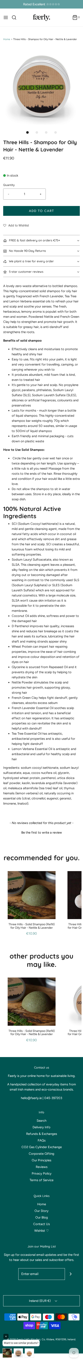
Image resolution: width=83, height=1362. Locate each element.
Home (6, 39)
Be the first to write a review (41, 832)
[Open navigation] (5, 17)
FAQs (42, 1140)
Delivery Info (41, 1127)
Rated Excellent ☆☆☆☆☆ (41, 4)
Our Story (41, 1211)
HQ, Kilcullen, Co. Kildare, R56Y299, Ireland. (51, 1339)
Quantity (9, 185)
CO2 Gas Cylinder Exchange (41, 1147)
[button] (41, 86)
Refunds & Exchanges (41, 1134)
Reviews (41, 1167)
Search (41, 1121)
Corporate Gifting (41, 1154)
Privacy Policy (42, 1173)
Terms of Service (41, 1180)
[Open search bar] (15, 17)
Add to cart (41, 211)
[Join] (71, 1274)
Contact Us (41, 1224)
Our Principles (41, 1160)
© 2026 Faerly (15, 1339)
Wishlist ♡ (41, 1231)
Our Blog (41, 1217)
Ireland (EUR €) (40, 1301)
